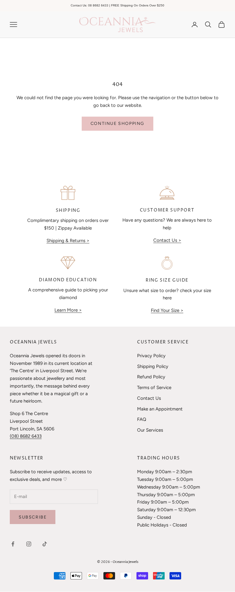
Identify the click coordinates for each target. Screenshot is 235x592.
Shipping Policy (152, 366)
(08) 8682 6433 (26, 436)
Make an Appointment (160, 409)
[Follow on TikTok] (45, 544)
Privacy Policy (151, 355)
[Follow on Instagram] (29, 544)
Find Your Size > (167, 310)
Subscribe (33, 517)
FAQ (141, 419)
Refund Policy (151, 377)
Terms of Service (154, 387)
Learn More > (68, 310)
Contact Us (149, 398)
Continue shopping (117, 123)
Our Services (150, 430)
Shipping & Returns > (68, 240)
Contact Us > (167, 240)
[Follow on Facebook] (13, 544)
